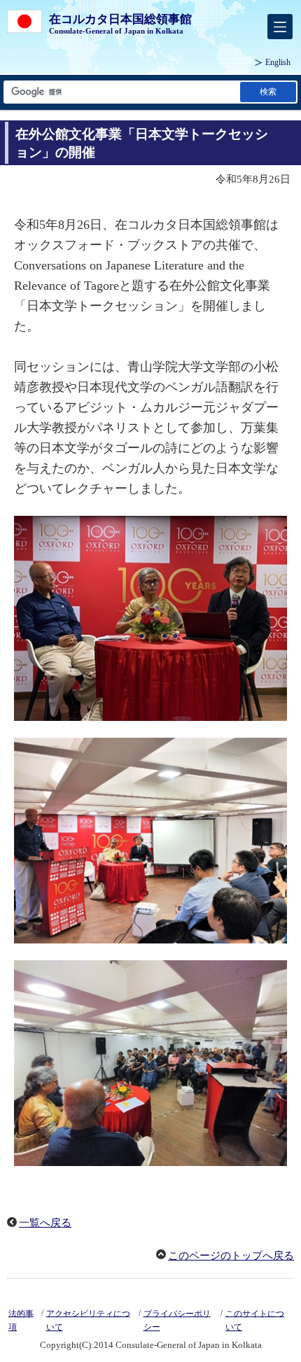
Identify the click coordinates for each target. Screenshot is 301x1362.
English (277, 62)
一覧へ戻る (45, 1222)
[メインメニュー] (280, 26)
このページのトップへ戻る (231, 1255)
